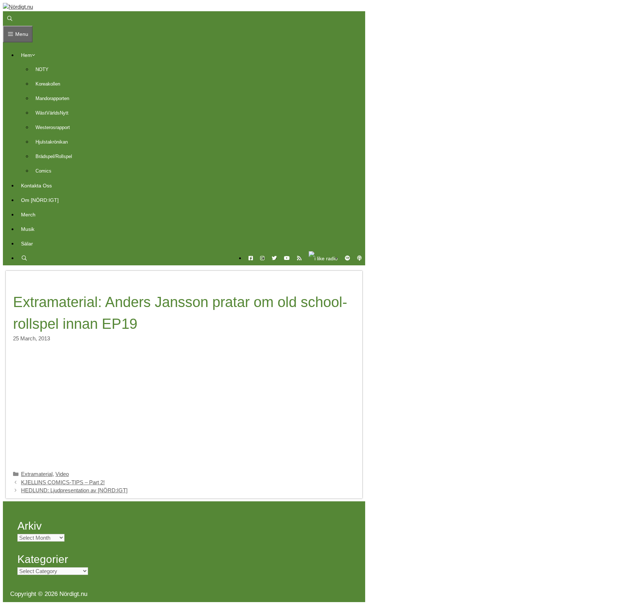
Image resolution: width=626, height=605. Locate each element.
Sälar (27, 243)
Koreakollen (48, 84)
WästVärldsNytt (52, 113)
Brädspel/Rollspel (54, 156)
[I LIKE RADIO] (323, 258)
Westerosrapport (53, 127)
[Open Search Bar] (10, 18)
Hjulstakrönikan (52, 142)
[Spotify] (347, 258)
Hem (26, 55)
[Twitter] (274, 258)
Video (62, 474)
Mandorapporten (52, 98)
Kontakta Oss (36, 185)
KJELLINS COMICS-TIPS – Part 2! (63, 482)
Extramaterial (37, 474)
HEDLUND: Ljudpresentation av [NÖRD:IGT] (74, 490)
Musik (27, 229)
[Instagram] (262, 258)
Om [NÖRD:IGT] (40, 200)
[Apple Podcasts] (359, 258)
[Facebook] (250, 258)
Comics (43, 171)
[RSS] (299, 258)
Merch (28, 214)
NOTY (42, 69)
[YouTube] (286, 258)
